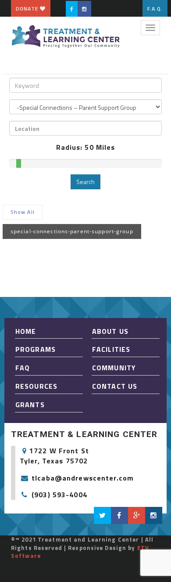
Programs (35, 349)
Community (114, 367)
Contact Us (114, 386)
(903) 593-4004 (59, 494)
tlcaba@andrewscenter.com (83, 478)
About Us (110, 331)
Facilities (111, 349)
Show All (23, 212)
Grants (30, 404)
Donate (28, 8)
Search (85, 181)
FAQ (22, 367)
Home (25, 331)
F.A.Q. (155, 8)
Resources (36, 386)
